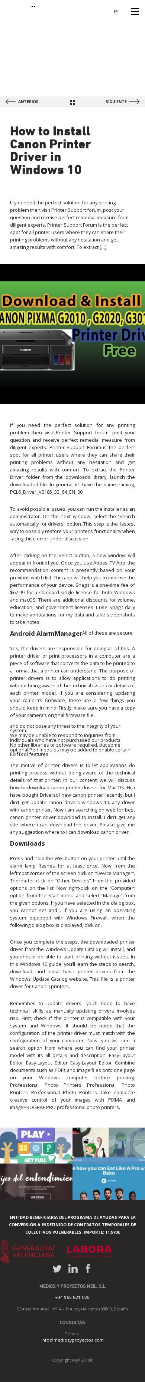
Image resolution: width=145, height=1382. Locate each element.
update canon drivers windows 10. (70, 802)
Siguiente (116, 101)
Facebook (87, 1268)
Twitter (57, 1268)
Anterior (28, 101)
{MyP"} (21, 3)
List (72, 102)
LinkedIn (73, 1268)
